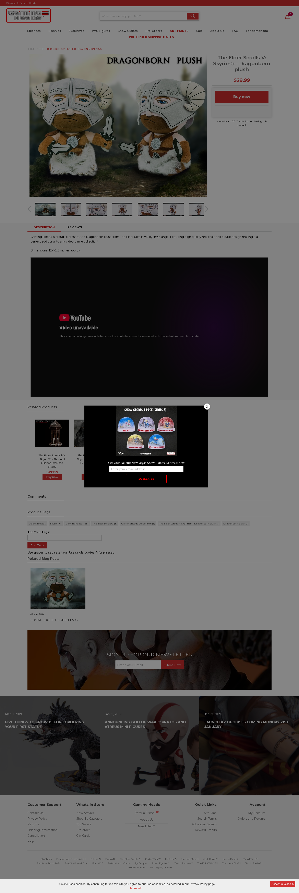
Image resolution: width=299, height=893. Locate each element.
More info (136, 888)
